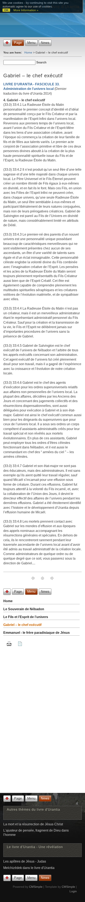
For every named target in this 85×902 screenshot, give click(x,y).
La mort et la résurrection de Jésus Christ (33, 824)
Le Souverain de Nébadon (23, 609)
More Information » (25, 10)
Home (28, 52)
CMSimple (35, 886)
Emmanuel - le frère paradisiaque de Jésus (36, 632)
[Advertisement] (42, 750)
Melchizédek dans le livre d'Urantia (28, 868)
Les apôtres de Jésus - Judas (24, 861)
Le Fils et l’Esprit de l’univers (25, 617)
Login (73, 891)
